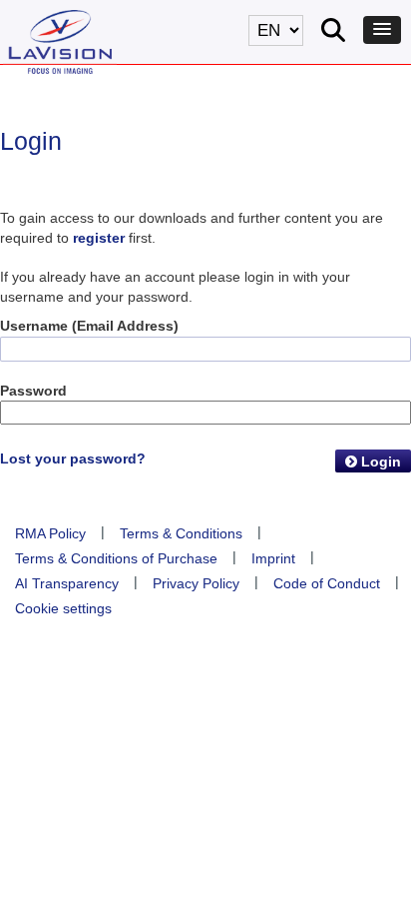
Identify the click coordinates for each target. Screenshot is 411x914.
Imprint (273, 558)
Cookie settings (63, 608)
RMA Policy (50, 533)
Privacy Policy (196, 583)
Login (379, 461)
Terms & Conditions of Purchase (116, 558)
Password (33, 391)
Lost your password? (73, 458)
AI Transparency (67, 583)
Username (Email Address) (89, 326)
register (99, 238)
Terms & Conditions (181, 533)
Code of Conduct (326, 583)
